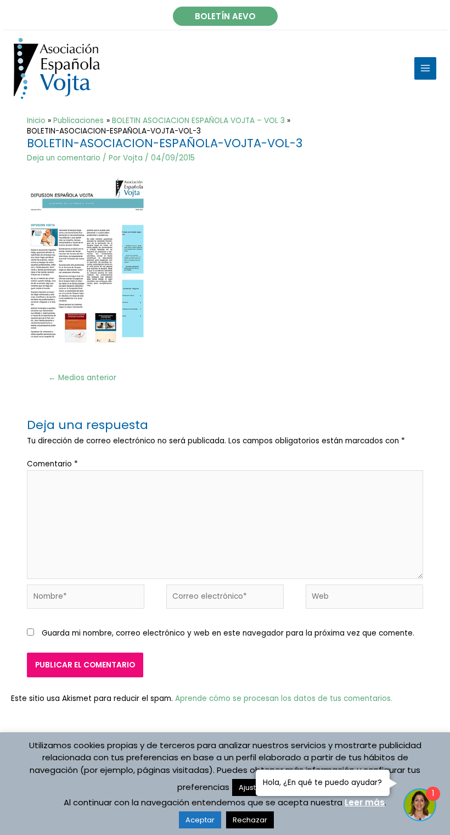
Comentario (52, 464)
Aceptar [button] (200, 820)
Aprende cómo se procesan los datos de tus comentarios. (283, 698)
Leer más (365, 802)
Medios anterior (82, 377)
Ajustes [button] (252, 787)
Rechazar (250, 820)
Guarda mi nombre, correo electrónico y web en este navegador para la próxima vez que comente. (228, 633)
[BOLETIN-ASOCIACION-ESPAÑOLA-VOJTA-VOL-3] (86, 260)
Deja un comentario (63, 158)
